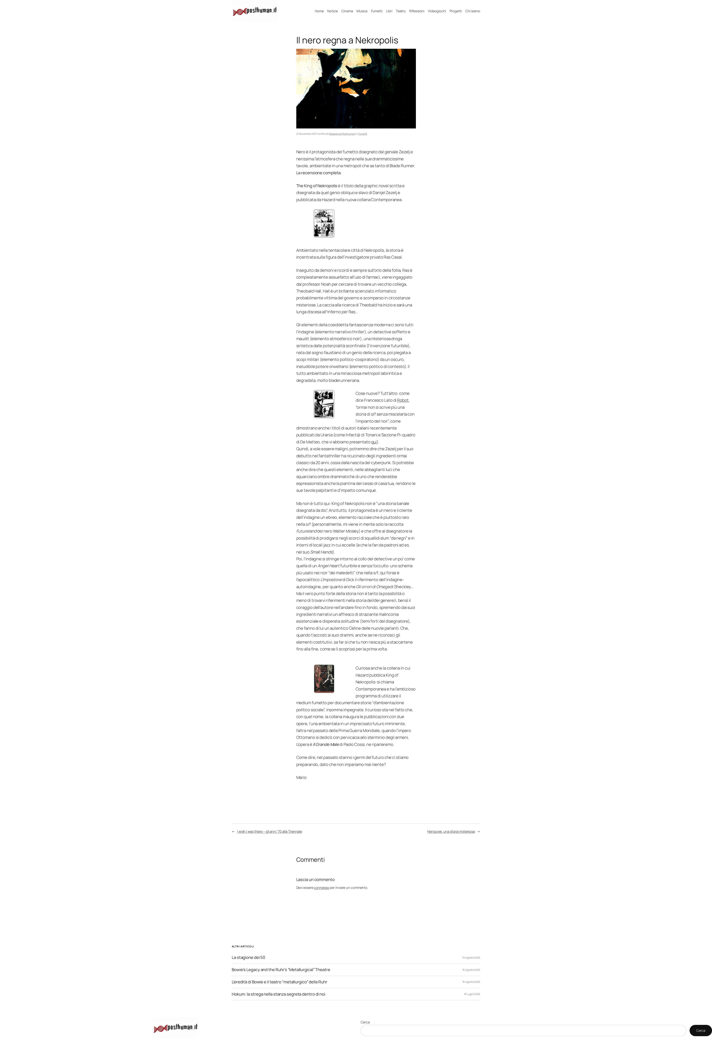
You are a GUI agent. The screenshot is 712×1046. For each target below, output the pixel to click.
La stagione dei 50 (248, 957)
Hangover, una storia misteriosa (451, 831)
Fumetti (362, 133)
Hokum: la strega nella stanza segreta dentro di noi (278, 994)
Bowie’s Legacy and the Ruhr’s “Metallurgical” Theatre (281, 969)
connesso (321, 887)
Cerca (365, 1022)
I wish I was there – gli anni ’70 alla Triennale (269, 831)
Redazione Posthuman (342, 133)
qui (374, 442)
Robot (403, 400)
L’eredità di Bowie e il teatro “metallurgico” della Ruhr (279, 982)
